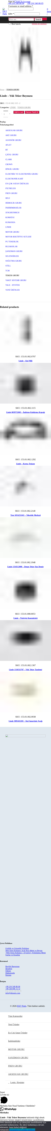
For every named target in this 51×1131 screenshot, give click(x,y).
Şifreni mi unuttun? (39, 24)
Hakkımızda (10, 973)
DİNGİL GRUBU (12, 169)
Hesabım (8, 969)
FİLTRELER (10, 188)
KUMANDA (10, 222)
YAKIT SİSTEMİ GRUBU (15, 280)
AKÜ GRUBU (11, 135)
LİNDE (13, 107)
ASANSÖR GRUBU (13, 140)
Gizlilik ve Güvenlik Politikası (17, 948)
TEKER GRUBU (12, 90)
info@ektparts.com (12, 993)
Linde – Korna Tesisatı (25, 464)
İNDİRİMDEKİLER (13, 208)
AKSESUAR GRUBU (14, 130)
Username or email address (20, 6)
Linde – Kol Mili (25, 361)
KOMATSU (10, 217)
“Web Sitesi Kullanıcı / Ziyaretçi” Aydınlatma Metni (25, 953)
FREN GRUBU (11, 193)
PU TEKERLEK (11, 242)
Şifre (11, 14)
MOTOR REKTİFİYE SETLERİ (18, 237)
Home (2, 90)
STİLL (8, 266)
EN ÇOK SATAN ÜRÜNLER (17, 184)
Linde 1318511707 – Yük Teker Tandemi (25, 670)
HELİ (7, 198)
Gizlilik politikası (28, 1130)
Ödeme (8, 971)
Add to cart (18, 112)
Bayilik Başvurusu (12, 966)
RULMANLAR (11, 247)
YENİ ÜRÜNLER (12, 290)
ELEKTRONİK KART (14, 179)
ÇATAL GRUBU (11, 155)
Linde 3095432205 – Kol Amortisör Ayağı (25, 721)
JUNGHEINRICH (12, 213)
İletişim (8, 975)
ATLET (8, 145)
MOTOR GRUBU (12, 232)
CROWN (8, 164)
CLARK (8, 159)
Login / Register (17, 1082)
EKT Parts (21, 1006)
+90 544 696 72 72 (12, 989)
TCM (7, 271)
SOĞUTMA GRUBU (13, 261)
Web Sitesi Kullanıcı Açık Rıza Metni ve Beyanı (23, 951)
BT (6, 150)
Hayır (18, 1130)
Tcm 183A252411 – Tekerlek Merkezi (25, 515)
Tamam (12, 1130)
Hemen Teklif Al (32, 112)
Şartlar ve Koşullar (12, 955)
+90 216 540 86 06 (12, 987)
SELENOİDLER (12, 256)
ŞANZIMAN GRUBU (14, 251)
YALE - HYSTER (12, 285)
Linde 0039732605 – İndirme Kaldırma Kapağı (25, 412)
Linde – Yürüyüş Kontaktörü (25, 618)
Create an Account (22, 1)
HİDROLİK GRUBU (13, 203)
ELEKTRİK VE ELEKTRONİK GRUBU (21, 174)
